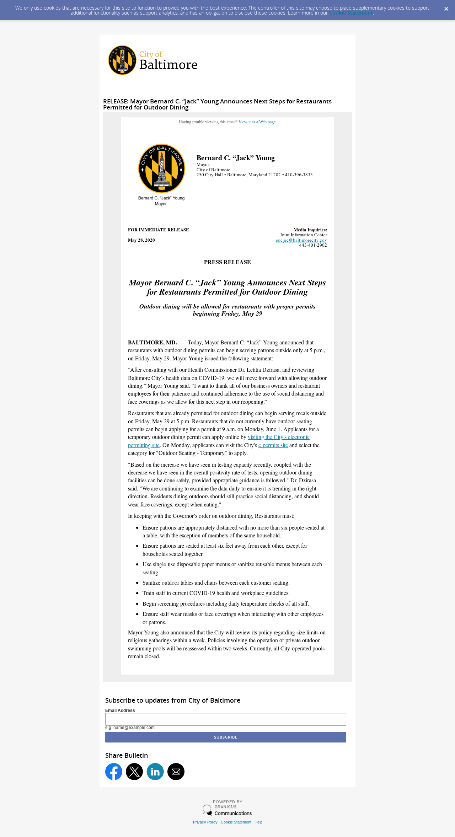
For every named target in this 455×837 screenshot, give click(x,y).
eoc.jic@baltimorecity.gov (301, 240)
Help (258, 822)
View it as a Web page (257, 121)
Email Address (120, 710)
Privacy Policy (205, 822)
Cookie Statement (351, 12)
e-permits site (273, 445)
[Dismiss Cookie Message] (446, 7)
